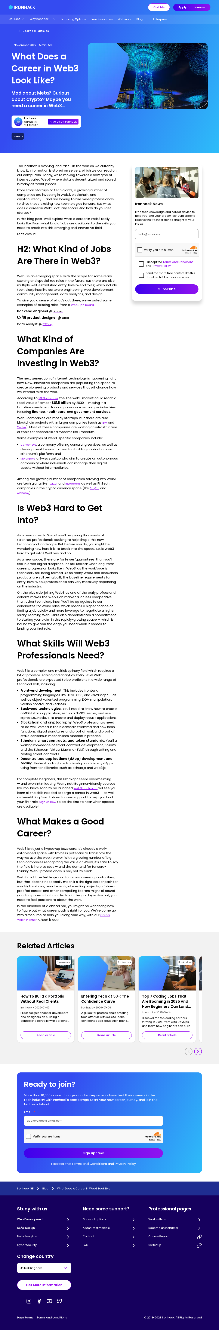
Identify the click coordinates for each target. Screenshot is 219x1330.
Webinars (124, 19)
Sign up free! (93, 1153)
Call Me (158, 7)
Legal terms (25, 1317)
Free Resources (102, 19)
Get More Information (44, 1285)
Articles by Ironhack (63, 122)
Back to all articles (36, 31)
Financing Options (73, 19)
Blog (139, 19)
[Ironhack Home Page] (22, 7)
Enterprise (160, 19)
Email (30, 1112)
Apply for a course (191, 7)
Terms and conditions (52, 1317)
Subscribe (167, 289)
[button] (17, 19)
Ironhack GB (25, 1189)
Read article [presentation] (46, 1035)
